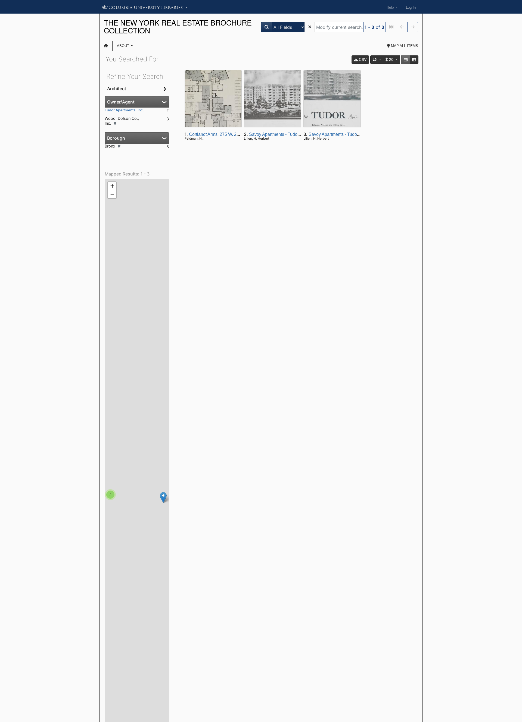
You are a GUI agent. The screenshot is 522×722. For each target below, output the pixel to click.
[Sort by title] (377, 59)
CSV (362, 59)
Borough (116, 138)
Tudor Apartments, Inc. (124, 110)
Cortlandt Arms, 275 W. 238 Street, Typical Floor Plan (240, 134)
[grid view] (405, 59)
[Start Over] (309, 27)
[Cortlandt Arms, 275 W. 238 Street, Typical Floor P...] (163, 497)
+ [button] (112, 186)
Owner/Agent (121, 102)
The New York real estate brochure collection (178, 26)
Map (404, 46)
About (123, 46)
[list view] (414, 59)
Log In (411, 7)
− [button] (112, 194)
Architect (116, 88)
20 (391, 59)
